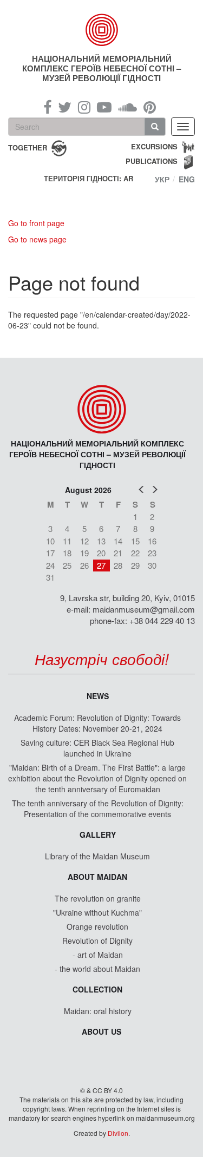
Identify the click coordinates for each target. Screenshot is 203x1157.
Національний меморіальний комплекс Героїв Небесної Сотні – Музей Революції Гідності (101, 68)
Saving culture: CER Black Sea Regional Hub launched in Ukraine (97, 748)
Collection (97, 989)
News (98, 696)
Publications (152, 161)
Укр (162, 179)
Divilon (118, 1133)
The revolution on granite (98, 898)
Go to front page (36, 223)
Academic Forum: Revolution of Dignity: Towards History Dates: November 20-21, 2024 (97, 723)
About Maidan (97, 876)
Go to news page (37, 239)
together (27, 147)
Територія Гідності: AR (88, 178)
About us (101, 1031)
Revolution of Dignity (97, 940)
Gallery (98, 834)
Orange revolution (97, 926)
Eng (187, 179)
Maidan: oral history (98, 1010)
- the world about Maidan (97, 968)
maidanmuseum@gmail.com (144, 609)
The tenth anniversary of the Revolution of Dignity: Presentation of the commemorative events (98, 808)
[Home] (101, 30)
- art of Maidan (98, 954)
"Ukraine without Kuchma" (97, 912)
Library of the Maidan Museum (97, 856)
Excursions (154, 146)
